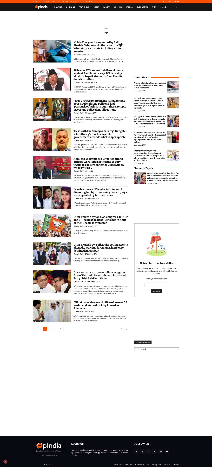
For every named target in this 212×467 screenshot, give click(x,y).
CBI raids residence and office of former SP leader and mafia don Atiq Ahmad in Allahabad (100, 305)
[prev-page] (35, 329)
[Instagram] (166, 1)
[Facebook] (163, 1)
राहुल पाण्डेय (76, 54)
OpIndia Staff (78, 82)
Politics (36, 178)
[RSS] (169, 1)
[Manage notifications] (5, 462)
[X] (172, 1)
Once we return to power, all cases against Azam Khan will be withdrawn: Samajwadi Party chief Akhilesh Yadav (99, 275)
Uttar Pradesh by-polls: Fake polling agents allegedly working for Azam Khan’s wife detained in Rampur (100, 247)
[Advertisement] (156, 319)
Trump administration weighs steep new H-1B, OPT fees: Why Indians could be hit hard (150, 85)
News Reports (38, 62)
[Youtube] (177, 1)
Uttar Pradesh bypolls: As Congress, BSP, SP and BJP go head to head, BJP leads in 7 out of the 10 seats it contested (100, 219)
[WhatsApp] (174, 1)
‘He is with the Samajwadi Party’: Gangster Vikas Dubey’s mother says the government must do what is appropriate (100, 134)
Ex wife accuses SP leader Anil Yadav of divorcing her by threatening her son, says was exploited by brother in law (100, 192)
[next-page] (65, 329)
